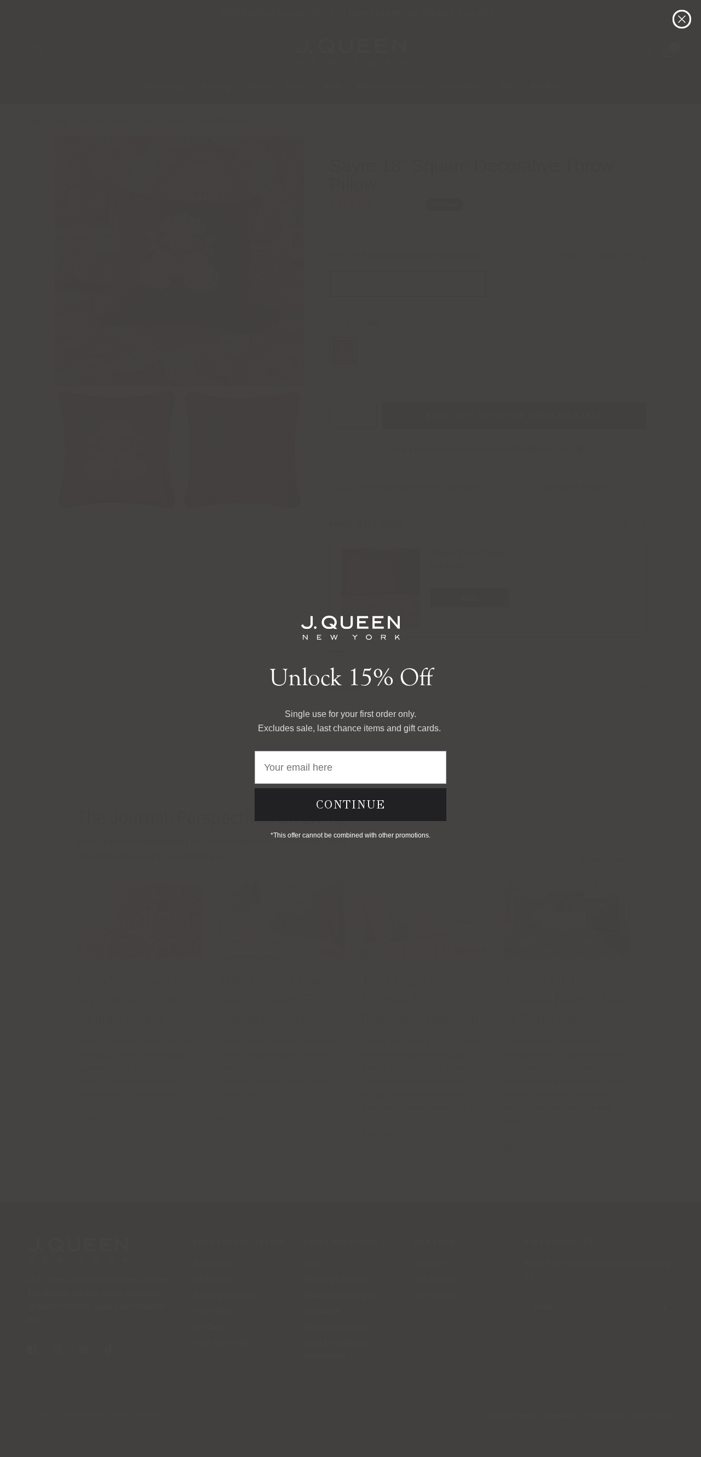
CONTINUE (351, 805)
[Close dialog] (682, 19)
